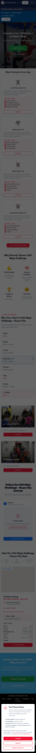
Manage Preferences (18, 747)
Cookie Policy (26, 734)
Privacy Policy (16, 734)
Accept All (18, 738)
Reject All (18, 743)
